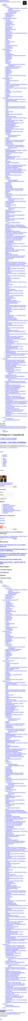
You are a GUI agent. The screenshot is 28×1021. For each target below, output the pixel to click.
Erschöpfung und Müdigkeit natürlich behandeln (15, 165)
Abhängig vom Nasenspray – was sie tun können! (16, 263)
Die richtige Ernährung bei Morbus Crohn (14, 257)
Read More (2, 485)
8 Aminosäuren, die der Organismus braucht (14, 360)
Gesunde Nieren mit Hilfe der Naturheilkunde (15, 275)
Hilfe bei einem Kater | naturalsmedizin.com (14, 225)
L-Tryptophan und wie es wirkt (12, 408)
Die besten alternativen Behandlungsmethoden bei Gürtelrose (16, 180)
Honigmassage (8, 28)
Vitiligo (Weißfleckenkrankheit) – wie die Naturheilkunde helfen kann (14, 347)
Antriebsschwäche (9, 111)
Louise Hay (7, 69)
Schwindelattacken (9, 316)
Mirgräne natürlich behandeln (11, 254)
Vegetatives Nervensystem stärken (12, 337)
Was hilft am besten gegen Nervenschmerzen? (15, 268)
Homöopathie (8, 61)
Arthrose (7, 115)
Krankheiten (5, 98)
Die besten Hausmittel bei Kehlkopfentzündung (15, 226)
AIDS (6, 104)
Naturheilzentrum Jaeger (8, 511)
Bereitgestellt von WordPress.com (12, 1013)
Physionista (5, 512)
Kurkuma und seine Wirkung (11, 390)
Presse (4, 417)
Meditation (7, 30)
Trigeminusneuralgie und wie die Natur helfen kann (16, 333)
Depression (7, 149)
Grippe (6, 176)
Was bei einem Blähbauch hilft (12, 126)
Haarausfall (7, 183)
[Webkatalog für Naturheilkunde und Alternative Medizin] (13, 536)
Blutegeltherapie (8, 58)
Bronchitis (7, 134)
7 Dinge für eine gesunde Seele (12, 80)
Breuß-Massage (8, 50)
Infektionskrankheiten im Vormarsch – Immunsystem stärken (13, 212)
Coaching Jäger (6, 504)
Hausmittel (7, 90)
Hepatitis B (7, 191)
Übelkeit (7, 335)
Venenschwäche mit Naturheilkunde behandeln (15, 338)
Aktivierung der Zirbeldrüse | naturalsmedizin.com (16, 357)
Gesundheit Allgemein (7, 78)
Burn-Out (7, 137)
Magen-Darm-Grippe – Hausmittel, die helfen (15, 249)
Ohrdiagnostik (8, 36)
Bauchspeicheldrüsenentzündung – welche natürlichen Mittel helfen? (14, 123)
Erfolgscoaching (8, 14)
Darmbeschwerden (9, 143)
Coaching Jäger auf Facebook (9, 505)
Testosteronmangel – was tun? (11, 330)
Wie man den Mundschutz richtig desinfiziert (15, 354)
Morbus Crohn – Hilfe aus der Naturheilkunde (15, 255)
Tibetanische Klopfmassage (11, 45)
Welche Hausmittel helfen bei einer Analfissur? (15, 107)
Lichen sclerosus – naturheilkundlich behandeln (15, 236)
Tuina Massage (8, 46)
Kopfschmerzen (8, 230)
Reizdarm (7, 291)
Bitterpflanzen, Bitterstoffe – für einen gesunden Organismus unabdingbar (15, 365)
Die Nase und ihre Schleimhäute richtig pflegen (15, 305)
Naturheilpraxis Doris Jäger (8, 509)
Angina (7, 109)
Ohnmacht (7, 277)
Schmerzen (7, 95)
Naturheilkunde (6, 49)
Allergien (7, 79)
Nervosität (7, 269)
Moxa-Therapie (8, 31)
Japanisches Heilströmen (10, 29)
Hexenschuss (8, 197)
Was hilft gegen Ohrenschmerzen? (12, 278)
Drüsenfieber (8, 153)
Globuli (7, 60)
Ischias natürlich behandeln (14, 222)
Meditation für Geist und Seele (12, 68)
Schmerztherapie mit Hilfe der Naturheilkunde (15, 309)
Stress (6, 326)
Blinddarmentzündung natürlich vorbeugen (14, 128)
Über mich (5, 5)
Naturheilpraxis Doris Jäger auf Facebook (12, 510)
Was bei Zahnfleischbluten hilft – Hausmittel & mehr (16, 353)
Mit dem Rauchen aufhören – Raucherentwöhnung (14, 11)
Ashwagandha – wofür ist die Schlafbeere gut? (15, 362)
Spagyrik (7, 74)
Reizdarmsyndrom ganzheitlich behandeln (14, 293)
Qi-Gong (7, 40)
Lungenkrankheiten (9, 241)
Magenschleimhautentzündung (12, 251)
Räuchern (7, 51)
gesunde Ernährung (9, 86)
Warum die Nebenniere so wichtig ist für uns (15, 264)
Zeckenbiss (7, 356)
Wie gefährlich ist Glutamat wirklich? (13, 175)
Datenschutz (2, 520)
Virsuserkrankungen (9, 342)
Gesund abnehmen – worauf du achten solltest (15, 99)
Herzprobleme (8, 193)
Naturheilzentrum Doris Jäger (6, 482)
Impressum (2, 518)
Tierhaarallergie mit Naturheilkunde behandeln (15, 331)
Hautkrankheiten (9, 187)
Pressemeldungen (9, 418)
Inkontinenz (8, 206)
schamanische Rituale (10, 41)
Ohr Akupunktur (9, 35)
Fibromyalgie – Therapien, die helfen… (13, 168)
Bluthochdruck (8, 130)
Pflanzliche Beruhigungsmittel (11, 363)
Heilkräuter (7, 63)
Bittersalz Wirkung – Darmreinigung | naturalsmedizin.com (13, 368)
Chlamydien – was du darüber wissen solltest (15, 140)
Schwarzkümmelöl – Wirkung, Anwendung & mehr (16, 401)
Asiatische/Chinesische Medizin (9, 18)
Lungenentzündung (9, 242)
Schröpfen (7, 43)
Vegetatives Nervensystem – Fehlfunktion (14, 336)
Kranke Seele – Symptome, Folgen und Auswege (16, 232)
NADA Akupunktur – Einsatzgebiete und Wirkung (16, 33)
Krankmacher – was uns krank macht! (13, 91)
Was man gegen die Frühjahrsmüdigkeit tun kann (15, 170)
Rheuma (7, 294)
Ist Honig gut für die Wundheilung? (13, 387)
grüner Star (7, 177)
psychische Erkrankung (10, 289)
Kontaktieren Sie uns (9, 15)
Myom (6, 260)
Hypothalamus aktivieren (10, 204)
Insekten (7, 213)
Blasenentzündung (9, 127)
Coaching (7, 6)
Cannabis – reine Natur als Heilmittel (13, 442)
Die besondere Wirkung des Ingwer (13, 385)
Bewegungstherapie (9, 54)
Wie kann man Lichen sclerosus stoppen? (14, 237)
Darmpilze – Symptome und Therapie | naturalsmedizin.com (16, 147)
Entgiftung (7, 83)
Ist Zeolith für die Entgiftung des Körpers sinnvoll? (16, 416)
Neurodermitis (8, 272)
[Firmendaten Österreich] (4, 527)
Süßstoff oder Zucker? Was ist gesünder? (14, 96)
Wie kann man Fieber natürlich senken (11, 559)
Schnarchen (7, 310)
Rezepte (7, 94)
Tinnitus (7, 332)
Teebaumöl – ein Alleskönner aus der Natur (14, 409)
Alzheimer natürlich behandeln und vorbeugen (15, 106)
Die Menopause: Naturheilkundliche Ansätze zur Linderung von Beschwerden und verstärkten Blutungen (13, 555)
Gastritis (7, 163)
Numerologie (8, 34)
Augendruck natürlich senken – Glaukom (14, 120)
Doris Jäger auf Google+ (8, 506)
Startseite (5, 4)
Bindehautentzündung (10, 125)
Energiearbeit (8, 59)
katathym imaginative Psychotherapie (13, 66)
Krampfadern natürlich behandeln (12, 231)
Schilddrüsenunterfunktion (11, 300)
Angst (6, 110)
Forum (4, 421)
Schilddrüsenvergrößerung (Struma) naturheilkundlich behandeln (13, 302)
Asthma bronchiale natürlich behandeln (13, 114)
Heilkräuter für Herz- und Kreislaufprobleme (15, 376)
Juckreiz (7, 223)
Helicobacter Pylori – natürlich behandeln (14, 189)
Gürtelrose (7, 178)
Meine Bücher (8, 16)
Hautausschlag (8, 182)
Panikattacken (8, 280)
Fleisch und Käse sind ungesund (12, 85)
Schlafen (7, 304)
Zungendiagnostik (9, 47)
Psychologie (8, 92)
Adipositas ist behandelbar (11, 100)
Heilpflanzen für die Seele (11, 377)
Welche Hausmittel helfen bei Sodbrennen (14, 325)
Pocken (7, 285)
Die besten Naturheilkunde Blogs (12, 419)
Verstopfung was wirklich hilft (11, 341)
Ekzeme (7, 155)
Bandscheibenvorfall (9, 121)
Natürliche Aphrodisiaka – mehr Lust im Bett (15, 361)
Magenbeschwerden (9, 248)
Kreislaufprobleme (9, 234)
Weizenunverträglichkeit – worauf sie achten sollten (16, 351)
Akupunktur (8, 20)
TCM (6, 39)
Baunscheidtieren (9, 26)
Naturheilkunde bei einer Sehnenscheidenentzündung (11, 318)
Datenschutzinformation (10, 13)
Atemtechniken (8, 23)
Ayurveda (7, 25)
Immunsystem (8, 210)
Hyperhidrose (8, 203)
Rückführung (8, 70)
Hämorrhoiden (8, 185)
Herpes (6, 192)
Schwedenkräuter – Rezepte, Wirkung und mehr (15, 402)
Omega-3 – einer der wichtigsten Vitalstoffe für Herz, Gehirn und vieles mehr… (15, 392)
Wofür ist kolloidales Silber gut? (12, 388)
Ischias (6, 221)
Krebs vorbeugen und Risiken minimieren (14, 233)
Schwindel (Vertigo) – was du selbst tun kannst (15, 315)
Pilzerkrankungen (9, 284)
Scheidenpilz (8, 299)
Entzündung (8, 161)
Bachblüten (7, 53)
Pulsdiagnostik (8, 38)
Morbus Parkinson (9, 258)
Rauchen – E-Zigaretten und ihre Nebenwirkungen (16, 84)
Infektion (7, 217)
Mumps (7, 259)
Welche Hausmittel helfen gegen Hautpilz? (14, 188)
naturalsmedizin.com (4, 0)
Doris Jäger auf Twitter (8, 508)
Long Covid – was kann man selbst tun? (14, 238)
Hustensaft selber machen (10, 375)
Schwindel (7, 314)
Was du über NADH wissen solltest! (13, 396)
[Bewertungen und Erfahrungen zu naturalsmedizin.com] (8, 537)
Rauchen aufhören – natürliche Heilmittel (14, 290)
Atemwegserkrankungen (10, 116)
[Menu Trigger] (25, 3)
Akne (6, 105)
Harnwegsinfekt (8, 186)
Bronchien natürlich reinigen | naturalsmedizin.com (14, 136)
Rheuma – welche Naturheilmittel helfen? (14, 295)
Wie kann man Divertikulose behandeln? (14, 152)
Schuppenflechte (9, 311)
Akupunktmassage (9, 21)
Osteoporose (8, 279)
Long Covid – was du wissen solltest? (13, 239)
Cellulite (7, 138)
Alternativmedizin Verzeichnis (6, 1010)
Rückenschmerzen (9, 296)
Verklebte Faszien (9, 340)
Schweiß (7, 312)
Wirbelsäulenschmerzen (10, 352)
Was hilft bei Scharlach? (10, 298)
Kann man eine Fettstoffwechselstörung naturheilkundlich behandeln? (13, 167)
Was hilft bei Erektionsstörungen (12, 162)
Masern (7, 252)
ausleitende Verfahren (10, 24)
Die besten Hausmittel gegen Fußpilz (13, 171)
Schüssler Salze (8, 71)
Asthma (7, 112)
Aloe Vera (7, 19)
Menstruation (8, 253)
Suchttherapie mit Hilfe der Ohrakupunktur (14, 327)
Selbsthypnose (8, 72)
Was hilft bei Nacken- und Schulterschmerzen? (15, 262)
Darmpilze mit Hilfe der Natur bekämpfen (14, 145)
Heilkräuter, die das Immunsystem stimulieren (15, 386)
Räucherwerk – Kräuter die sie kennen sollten (15, 397)
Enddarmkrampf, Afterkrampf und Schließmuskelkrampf (12, 157)
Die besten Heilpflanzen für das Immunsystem (15, 381)
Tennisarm (7, 328)
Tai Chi (7, 44)
